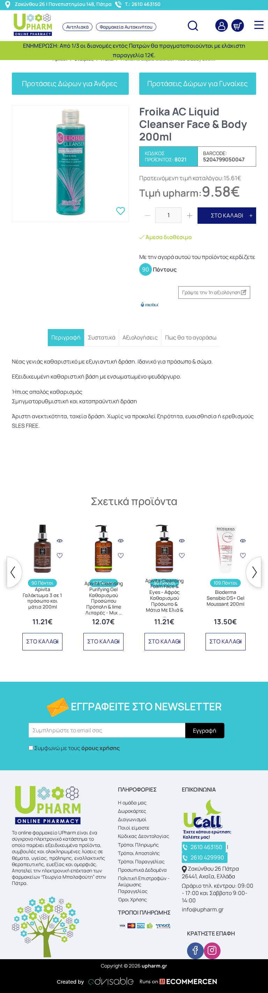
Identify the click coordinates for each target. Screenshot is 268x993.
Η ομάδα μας (132, 802)
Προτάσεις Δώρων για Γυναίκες (197, 83)
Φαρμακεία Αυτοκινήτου (126, 27)
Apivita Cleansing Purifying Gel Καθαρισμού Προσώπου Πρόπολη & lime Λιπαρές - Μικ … (103, 598)
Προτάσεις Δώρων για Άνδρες (70, 83)
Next (253, 572)
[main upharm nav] (259, 24)
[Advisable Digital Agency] (95, 981)
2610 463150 (206, 847)
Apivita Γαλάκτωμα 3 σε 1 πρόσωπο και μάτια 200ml (42, 598)
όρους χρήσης (100, 748)
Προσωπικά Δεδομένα (142, 869)
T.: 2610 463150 (143, 4)
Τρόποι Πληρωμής (138, 844)
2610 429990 (207, 857)
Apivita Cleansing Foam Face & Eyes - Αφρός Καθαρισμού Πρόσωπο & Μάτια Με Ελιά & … (164, 598)
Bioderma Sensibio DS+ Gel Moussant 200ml (225, 598)
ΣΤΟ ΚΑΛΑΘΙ (227, 215)
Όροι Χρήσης (132, 899)
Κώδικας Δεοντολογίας (143, 836)
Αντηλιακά (77, 27)
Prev (14, 572)
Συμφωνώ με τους (77, 748)
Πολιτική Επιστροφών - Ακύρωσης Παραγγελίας (144, 884)
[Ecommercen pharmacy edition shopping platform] (173, 981)
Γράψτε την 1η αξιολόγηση (211, 292)
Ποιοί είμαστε (133, 827)
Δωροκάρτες (132, 811)
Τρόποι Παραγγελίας (141, 861)
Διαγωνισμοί (132, 819)
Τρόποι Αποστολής (139, 853)
